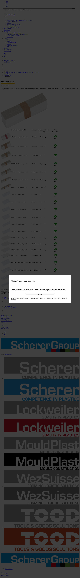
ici (19, 298)
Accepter (40, 294)
